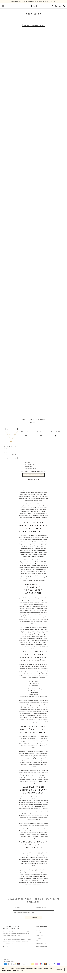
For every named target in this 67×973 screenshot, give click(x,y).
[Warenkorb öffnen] (64, 6)
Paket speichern (33, 479)
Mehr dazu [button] (20, 970)
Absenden (33, 917)
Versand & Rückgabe (41, 933)
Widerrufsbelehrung (41, 943)
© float (6, 959)
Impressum (38, 938)
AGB (37, 941)
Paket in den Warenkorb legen (33, 475)
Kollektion (25, 537)
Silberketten (34, 778)
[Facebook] (3, 947)
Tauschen (8, 429)
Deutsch (6, 955)
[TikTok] (11, 947)
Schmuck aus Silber (36, 774)
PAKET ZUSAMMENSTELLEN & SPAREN (33, 25)
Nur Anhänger (13, 458)
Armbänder (22, 759)
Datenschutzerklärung (41, 946)
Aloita (6, 455)
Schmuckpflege (39, 935)
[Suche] (56, 6)
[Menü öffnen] (3, 6)
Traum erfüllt (36, 802)
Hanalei (11, 455)
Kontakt (38, 930)
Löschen (15, 429)
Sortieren (58, 33)
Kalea (16, 455)
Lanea (6, 458)
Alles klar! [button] (59, 969)
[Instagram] (7, 947)
